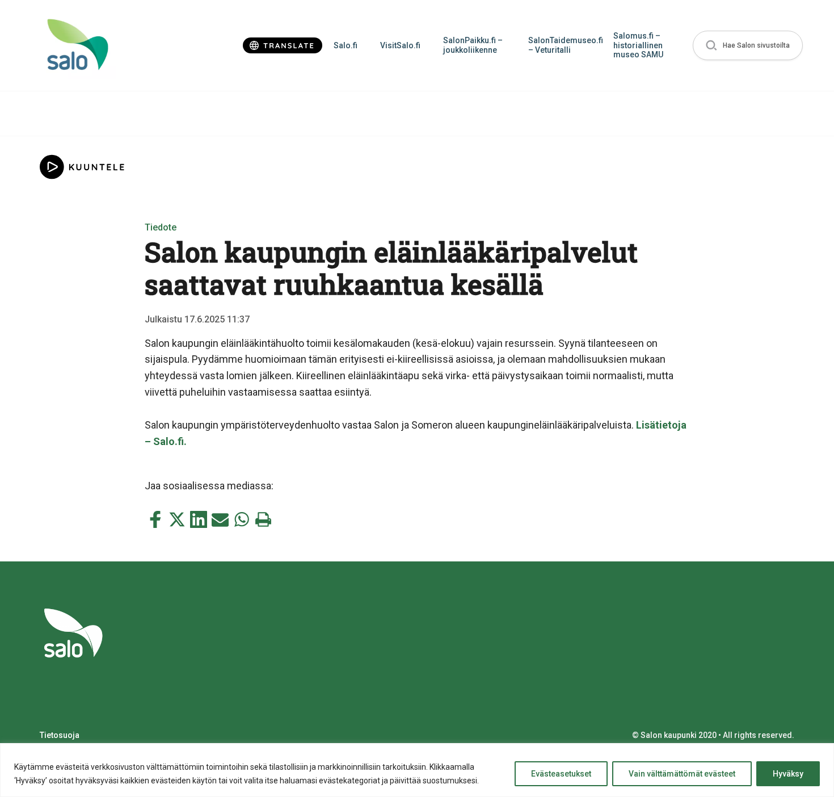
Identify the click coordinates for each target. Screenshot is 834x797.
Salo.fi (345, 45)
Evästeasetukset (561, 773)
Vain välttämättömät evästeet (682, 773)
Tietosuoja (59, 735)
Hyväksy (788, 773)
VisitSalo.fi (400, 45)
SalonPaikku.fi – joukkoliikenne (473, 45)
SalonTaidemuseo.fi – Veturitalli (565, 45)
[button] (748, 45)
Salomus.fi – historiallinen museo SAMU (638, 45)
